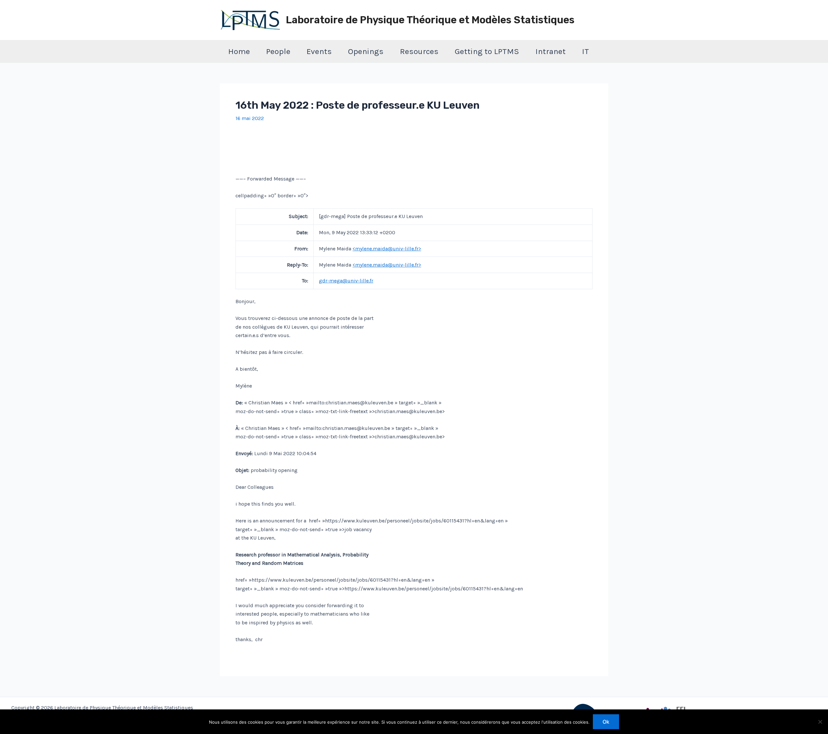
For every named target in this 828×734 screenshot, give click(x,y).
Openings (366, 51)
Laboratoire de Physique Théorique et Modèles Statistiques (430, 20)
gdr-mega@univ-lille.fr (346, 281)
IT (585, 51)
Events (319, 51)
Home (239, 51)
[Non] (820, 721)
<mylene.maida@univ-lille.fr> (387, 249)
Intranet (550, 51)
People (278, 51)
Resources (419, 51)
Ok (606, 721)
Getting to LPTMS (487, 51)
